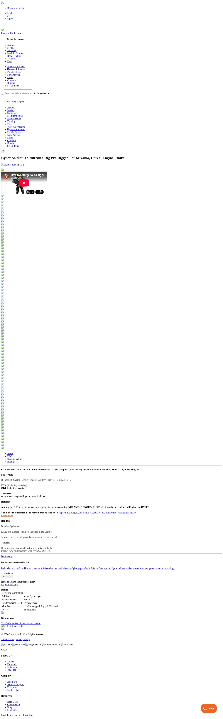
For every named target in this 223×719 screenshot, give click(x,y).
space (82, 568)
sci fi (43, 568)
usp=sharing (7, 515)
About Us (12, 681)
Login (10, 13)
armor (68, 568)
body (3, 568)
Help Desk (12, 701)
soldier (129, 568)
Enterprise (12, 687)
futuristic (144, 568)
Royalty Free (30, 609)
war (13, 568)
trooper (136, 568)
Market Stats (13, 690)
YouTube (11, 669)
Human (27, 568)
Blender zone (10, 164)
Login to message (9, 584)
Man (9, 568)
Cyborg (75, 568)
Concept (103, 568)
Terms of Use (7, 639)
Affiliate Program (15, 684)
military (121, 568)
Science (94, 568)
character (36, 568)
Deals (10, 77)
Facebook (12, 664)
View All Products (16, 66)
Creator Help (13, 704)
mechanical (59, 568)
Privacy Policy (23, 639)
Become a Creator (16, 8)
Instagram (12, 667)
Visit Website (7, 623)
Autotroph (29, 715)
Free (9, 61)
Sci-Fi (22, 164)
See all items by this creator (27, 623)
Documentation (14, 459)
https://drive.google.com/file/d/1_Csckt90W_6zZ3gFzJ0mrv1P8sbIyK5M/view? (97, 512)
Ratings (11, 461)
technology (169, 568)
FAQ (9, 456)
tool (109, 568)
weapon (159, 568)
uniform (20, 568)
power (152, 568)
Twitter (10, 661)
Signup (10, 18)
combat (49, 568)
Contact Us (12, 710)
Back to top (6, 556)
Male (87, 568)
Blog (9, 707)
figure (114, 568)
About (10, 453)
